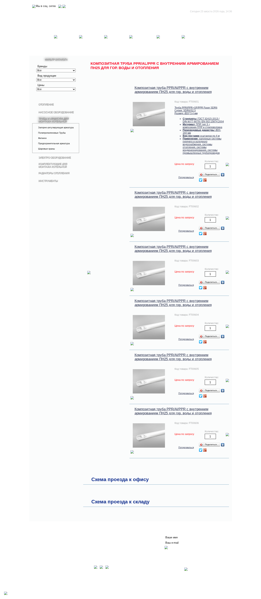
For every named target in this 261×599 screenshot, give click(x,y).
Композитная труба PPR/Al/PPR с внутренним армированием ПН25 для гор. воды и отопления (173, 90)
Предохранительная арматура (54, 143)
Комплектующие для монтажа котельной (143, 44)
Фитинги (42, 138)
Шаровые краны (46, 149)
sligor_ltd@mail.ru (73, 588)
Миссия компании (48, 535)
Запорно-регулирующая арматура (56, 127)
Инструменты (194, 43)
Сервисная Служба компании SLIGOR (110, 532)
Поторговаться (186, 177)
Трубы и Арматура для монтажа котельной (91, 44)
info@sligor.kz (54, 588)
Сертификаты (94, 538)
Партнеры (43, 542)
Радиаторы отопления (169, 44)
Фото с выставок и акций (52, 548)
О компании (44, 532)
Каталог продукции (49, 545)
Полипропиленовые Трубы (52, 133)
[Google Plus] (205, 180)
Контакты (91, 535)
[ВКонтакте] (223, 174)
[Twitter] (201, 180)
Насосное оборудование (66, 44)
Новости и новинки (49, 538)
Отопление (41, 43)
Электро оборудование (117, 44)
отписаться (172, 553)
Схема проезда (46, 591)
